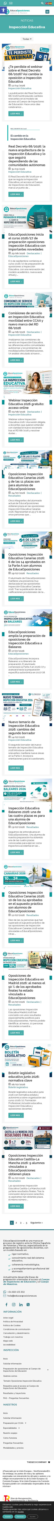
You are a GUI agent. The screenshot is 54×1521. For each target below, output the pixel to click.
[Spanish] (50, 3)
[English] (47, 3)
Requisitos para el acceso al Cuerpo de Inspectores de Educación (21, 1387)
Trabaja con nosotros (13, 1337)
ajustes (21, 1512)
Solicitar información (12, 1363)
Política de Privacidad (13, 1321)
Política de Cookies (12, 1325)
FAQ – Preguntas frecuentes (16, 1398)
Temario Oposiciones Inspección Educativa (22, 1381)
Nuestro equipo (10, 1433)
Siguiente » (36, 1222)
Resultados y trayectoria (14, 1393)
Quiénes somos (10, 1376)
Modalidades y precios (13, 1448)
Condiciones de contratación (16, 1329)
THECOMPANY (37, 1462)
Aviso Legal (8, 1317)
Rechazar (20, 1517)
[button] (3, 10)
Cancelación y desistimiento (16, 1333)
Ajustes (32, 1517)
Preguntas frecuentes (13, 1443)
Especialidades (10, 1428)
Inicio (5, 1359)
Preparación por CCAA (13, 1423)
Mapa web (8, 1341)
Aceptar (8, 1517)
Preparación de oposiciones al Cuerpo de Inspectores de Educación (22, 1370)
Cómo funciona (10, 1438)
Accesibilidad (9, 1344)
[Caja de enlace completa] (27, 83)
